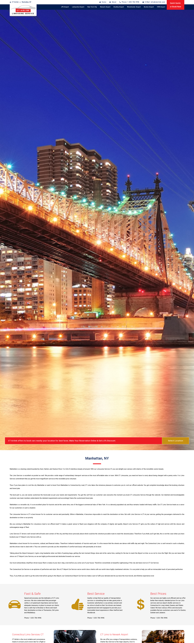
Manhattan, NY (26, 2)
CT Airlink (15, 2)
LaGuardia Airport (78, 7)
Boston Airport (149, 7)
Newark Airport (105, 7)
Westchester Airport (134, 7)
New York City (92, 7)
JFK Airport (65, 7)
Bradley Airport (119, 7)
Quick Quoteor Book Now (175, 5)
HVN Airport (161, 7)
